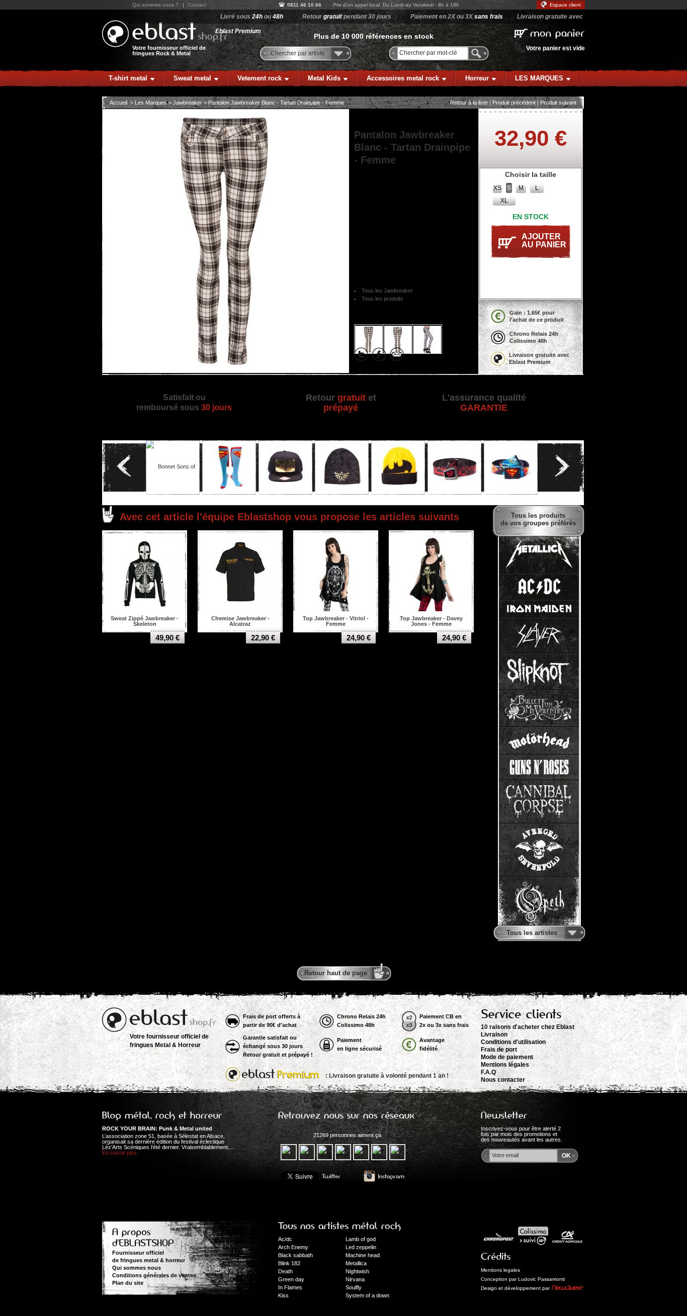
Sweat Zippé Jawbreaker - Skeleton (145, 621)
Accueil (118, 103)
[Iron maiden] (539, 608)
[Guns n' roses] (539, 767)
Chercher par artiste (298, 53)
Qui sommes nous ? (155, 5)
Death (285, 1271)
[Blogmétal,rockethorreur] (162, 1115)
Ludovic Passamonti (541, 1279)
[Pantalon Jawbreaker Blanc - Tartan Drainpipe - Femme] (369, 339)
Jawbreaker (187, 103)
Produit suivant (558, 103)
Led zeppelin (361, 1247)
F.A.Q (488, 1072)
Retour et (341, 403)
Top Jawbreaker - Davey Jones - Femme (431, 621)
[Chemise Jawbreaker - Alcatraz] (240, 573)
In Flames (290, 1287)
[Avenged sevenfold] (539, 850)
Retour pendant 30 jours (346, 16)
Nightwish (357, 1271)
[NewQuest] (567, 1288)
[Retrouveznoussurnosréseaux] (346, 1115)
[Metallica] (539, 554)
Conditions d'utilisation (513, 1042)
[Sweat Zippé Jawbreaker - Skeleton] (145, 573)
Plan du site (127, 1283)
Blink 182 (289, 1263)
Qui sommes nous (136, 1268)
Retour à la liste (469, 103)
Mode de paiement (507, 1057)
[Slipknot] (539, 672)
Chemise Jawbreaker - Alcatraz (240, 621)
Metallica (356, 1263)
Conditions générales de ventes (154, 1275)
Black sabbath (295, 1255)
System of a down (367, 1295)
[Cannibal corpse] (539, 802)
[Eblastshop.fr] (165, 33)
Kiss (283, 1295)
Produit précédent (514, 103)
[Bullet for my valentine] (539, 708)
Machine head (363, 1255)
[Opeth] (539, 902)
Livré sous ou (251, 16)
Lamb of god (361, 1239)
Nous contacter (503, 1079)
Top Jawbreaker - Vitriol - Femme (336, 621)
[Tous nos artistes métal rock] (339, 1226)
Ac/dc (285, 1239)
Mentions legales (500, 1270)
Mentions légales (505, 1064)
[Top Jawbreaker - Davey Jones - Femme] (431, 573)
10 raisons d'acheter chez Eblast (527, 1026)
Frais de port (499, 1049)
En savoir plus (119, 1153)
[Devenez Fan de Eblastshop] (294, 1135)
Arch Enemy (293, 1247)
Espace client (565, 5)
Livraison (494, 1034)
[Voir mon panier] (549, 32)
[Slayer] (539, 635)
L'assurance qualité (484, 403)
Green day (291, 1279)
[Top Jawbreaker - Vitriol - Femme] (336, 573)
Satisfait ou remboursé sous (184, 402)
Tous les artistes (531, 932)
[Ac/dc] (539, 586)
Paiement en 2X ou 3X (456, 16)
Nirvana (355, 1279)
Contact (197, 5)
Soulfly (354, 1287)
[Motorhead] (539, 740)
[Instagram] (384, 1176)
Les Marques (151, 103)
